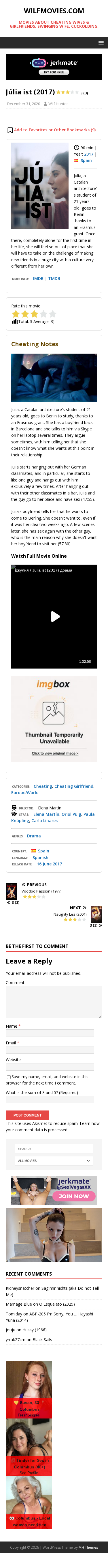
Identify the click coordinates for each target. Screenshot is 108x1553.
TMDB (54, 278)
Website (13, 1059)
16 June (44, 864)
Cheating (43, 786)
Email (11, 1043)
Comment (15, 982)
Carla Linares (44, 820)
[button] (100, 42)
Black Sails (42, 1339)
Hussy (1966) (34, 1329)
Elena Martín (46, 814)
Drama (34, 836)
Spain (86, 160)
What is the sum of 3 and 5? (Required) (42, 1092)
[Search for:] (54, 1149)
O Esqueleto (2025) (57, 1304)
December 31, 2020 (23, 103)
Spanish (40, 857)
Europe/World (25, 792)
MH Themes (88, 1547)
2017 (88, 154)
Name (12, 1026)
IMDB (38, 278)
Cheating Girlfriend (73, 786)
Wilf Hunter (58, 103)
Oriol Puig (71, 814)
